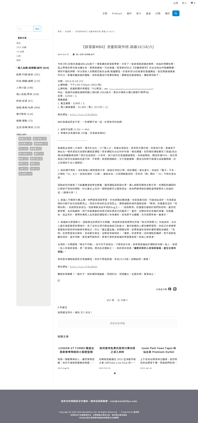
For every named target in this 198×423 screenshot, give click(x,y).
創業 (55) (23, 158)
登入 (184, 3)
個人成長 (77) (39, 138)
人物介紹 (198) (24, 87)
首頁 (60, 31)
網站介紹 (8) (36, 158)
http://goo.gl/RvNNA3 (83, 114)
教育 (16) (23, 163)
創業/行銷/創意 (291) (28, 74)
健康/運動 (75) (24, 120)
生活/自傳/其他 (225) (28, 127)
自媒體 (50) (36, 148)
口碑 (18, 55)
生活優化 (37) (25, 143)
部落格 (68, 31)
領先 (18, 42)
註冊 (175, 3)
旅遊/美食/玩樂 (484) (28, 107)
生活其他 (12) (25, 173)
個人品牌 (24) (25, 153)
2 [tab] (119, 373)
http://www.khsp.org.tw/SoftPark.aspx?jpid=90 (131, 89)
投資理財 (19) (41, 143)
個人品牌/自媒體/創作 (85, 54)
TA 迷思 (20, 51)
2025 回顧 (21, 47)
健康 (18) (35, 163)
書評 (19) (39, 153)
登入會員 (85, 312)
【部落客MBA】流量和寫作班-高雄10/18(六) (94, 31)
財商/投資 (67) (24, 100)
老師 (18, 60)
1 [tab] (115, 373)
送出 (37, 28)
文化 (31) (23, 148)
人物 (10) (23, 168)
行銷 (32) (35, 168)
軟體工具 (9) (25, 138)
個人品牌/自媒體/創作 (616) (33, 67)
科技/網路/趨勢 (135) (28, 81)
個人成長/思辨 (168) (27, 94)
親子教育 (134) (24, 114)
